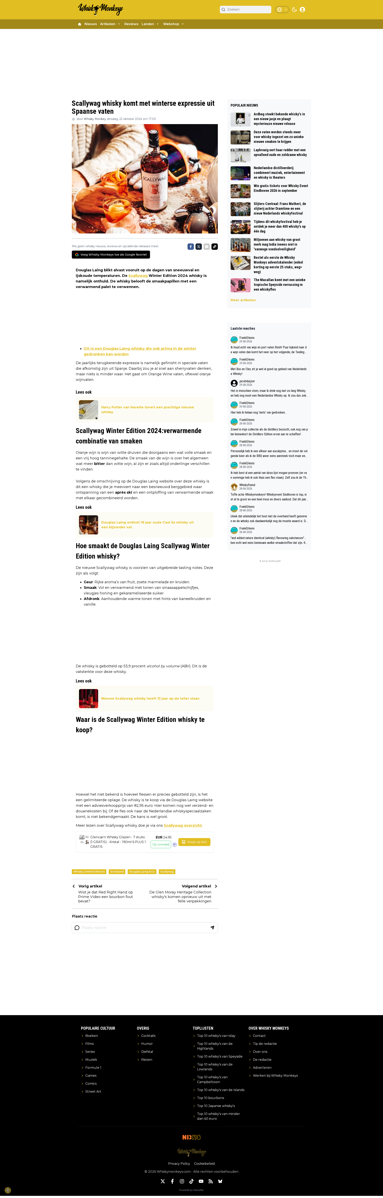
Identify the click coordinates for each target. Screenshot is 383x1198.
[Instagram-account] (182, 1181)
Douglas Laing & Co (142, 871)
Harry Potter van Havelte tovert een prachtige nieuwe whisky (147, 409)
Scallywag (138, 276)
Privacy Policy (179, 1164)
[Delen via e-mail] (206, 246)
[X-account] (162, 1181)
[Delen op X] (198, 246)
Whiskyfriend (247, 485)
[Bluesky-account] (220, 1181)
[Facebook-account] (172, 1181)
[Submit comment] (212, 927)
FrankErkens (247, 337)
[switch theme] (294, 9)
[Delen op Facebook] (191, 246)
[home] (79, 24)
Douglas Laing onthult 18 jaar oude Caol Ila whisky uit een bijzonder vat (147, 525)
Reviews (131, 24)
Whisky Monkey (95, 119)
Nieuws (91, 24)
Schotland (117, 871)
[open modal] (302, 9)
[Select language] (282, 9)
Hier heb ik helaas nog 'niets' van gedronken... (259, 412)
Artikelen (107, 24)
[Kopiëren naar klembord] (214, 246)
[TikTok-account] (191, 1181)
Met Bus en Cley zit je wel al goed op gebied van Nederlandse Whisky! (269, 371)
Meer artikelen (243, 300)
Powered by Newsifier (191, 1189)
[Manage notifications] (8, 1190)
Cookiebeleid (204, 1164)
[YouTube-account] (201, 1181)
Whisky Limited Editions (89, 871)
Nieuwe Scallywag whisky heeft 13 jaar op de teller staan (150, 698)
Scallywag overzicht (183, 825)
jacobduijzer (247, 381)
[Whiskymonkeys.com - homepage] (101, 9)
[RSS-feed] (210, 1181)
